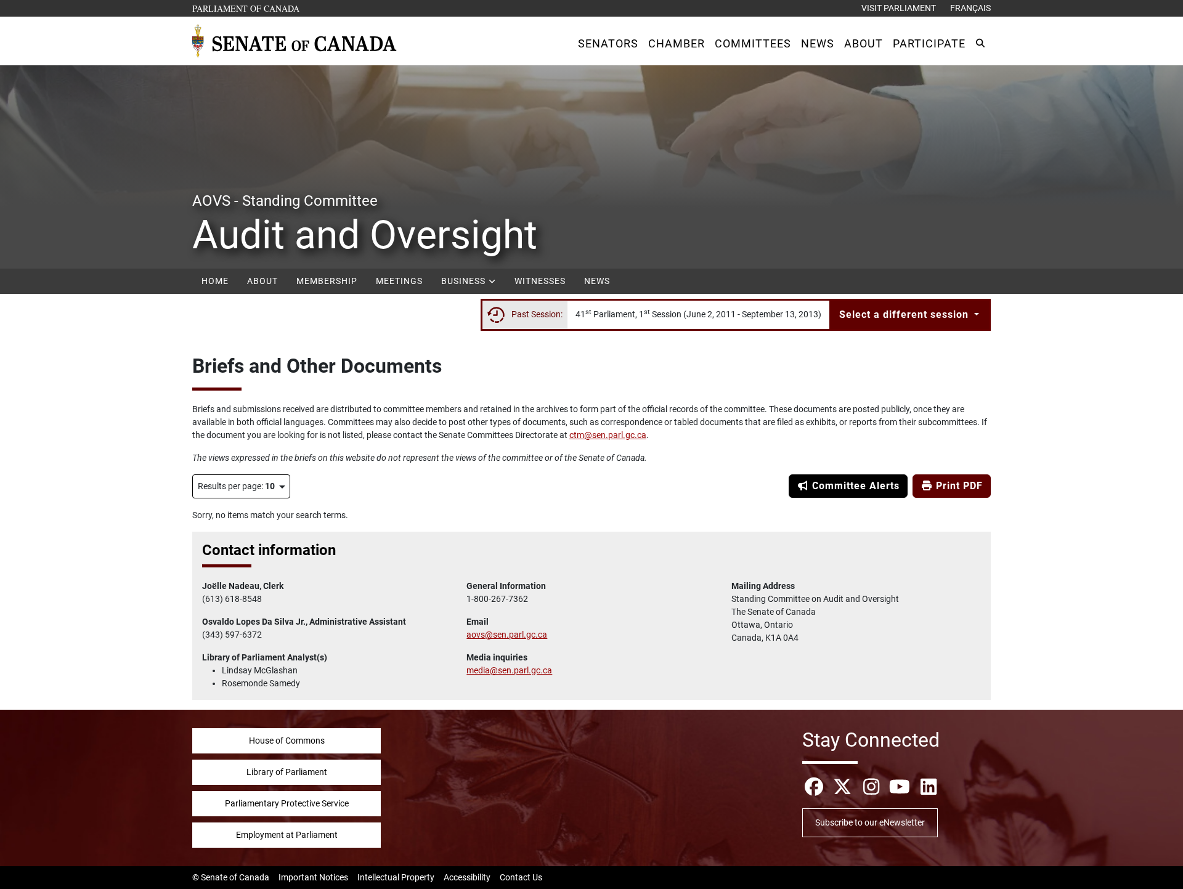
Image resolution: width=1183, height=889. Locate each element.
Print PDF (958, 486)
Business (464, 281)
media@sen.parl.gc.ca (509, 670)
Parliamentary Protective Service (287, 803)
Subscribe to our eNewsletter (870, 822)
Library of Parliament (286, 772)
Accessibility (467, 877)
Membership (326, 281)
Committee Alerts (854, 486)
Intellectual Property (395, 877)
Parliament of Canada (246, 8)
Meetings (399, 281)
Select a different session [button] (905, 314)
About (262, 281)
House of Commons (287, 740)
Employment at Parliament (287, 835)
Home (215, 281)
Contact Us (521, 877)
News (597, 281)
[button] (608, 43)
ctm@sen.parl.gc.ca (607, 435)
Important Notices (313, 877)
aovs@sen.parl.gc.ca (506, 634)
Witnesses (540, 281)
